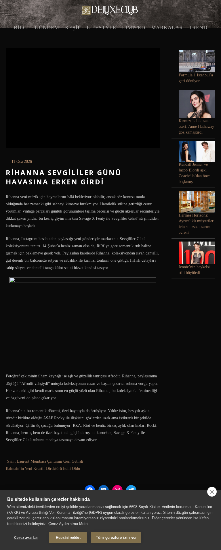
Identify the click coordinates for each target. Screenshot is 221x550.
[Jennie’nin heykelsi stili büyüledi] (197, 253)
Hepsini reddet (68, 538)
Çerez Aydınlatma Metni (68, 524)
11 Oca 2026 (22, 161)
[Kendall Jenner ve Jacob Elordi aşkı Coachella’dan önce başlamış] (197, 151)
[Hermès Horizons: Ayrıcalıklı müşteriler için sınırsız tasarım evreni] (197, 202)
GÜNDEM (47, 27)
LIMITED (133, 27)
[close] (212, 492)
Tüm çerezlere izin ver (116, 537)
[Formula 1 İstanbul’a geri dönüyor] (197, 61)
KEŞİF (73, 27)
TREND (198, 27)
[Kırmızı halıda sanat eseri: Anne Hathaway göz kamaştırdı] (197, 104)
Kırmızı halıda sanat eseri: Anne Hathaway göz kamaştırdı (196, 126)
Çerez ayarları (26, 538)
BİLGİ (21, 27)
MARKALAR (167, 27)
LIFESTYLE (101, 27)
